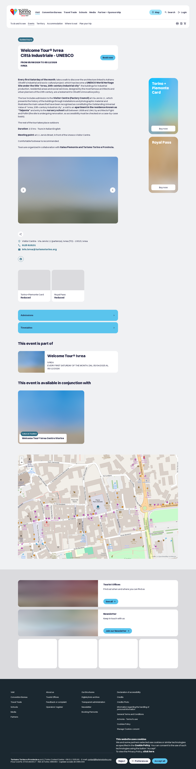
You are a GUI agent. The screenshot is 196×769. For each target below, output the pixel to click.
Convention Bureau (52, 12)
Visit (37, 12)
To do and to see (18, 23)
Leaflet (154, 556)
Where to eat (71, 23)
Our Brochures (88, 692)
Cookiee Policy (123, 724)
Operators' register (54, 707)
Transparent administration (93, 702)
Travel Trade (70, 12)
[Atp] (37, 653)
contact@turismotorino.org (99, 759)
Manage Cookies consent (128, 729)
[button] (98, 506)
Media (92, 12)
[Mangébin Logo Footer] (77, 653)
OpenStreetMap (163, 556)
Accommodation (55, 23)
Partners (14, 717)
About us (50, 692)
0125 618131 (29, 245)
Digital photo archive (90, 697)
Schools (83, 12)
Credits (120, 697)
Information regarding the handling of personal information (133, 708)
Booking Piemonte (90, 712)
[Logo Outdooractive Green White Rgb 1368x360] (158, 653)
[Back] (23, 190)
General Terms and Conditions (130, 714)
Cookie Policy (142, 745)
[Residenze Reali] (118, 653)
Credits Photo (123, 702)
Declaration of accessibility (129, 692)
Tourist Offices (52, 697)
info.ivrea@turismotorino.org (39, 249)
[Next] (112, 190)
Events (31, 23)
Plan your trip (85, 23)
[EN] (177, 23)
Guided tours (26, 39)
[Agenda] (181, 23)
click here (148, 751)
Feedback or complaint (56, 702)
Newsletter (86, 707)
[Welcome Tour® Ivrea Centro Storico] (51, 417)
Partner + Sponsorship (109, 12)
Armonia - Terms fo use (127, 719)
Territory (41, 23)
